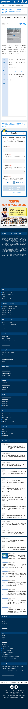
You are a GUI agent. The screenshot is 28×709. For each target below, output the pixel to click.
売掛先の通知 (6, 176)
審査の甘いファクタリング (7, 294)
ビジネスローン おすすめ (7, 322)
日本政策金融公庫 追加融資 (7, 359)
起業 (3, 429)
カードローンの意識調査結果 (8, 675)
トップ (2, 682)
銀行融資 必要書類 (6, 403)
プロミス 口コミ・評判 (6, 417)
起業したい (4, 431)
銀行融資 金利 (5, 401)
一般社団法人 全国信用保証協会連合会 (10, 658)
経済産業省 (4, 640)
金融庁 (3, 635)
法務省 (3, 637)
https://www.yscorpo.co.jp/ (15, 70)
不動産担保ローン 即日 (6, 312)
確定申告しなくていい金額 (7, 433)
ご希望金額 (6, 146)
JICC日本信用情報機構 (6, 654)
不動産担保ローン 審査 (6, 314)
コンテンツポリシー (8, 692)
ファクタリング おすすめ (7, 292)
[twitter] (25, 24)
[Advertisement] (14, 273)
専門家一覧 (8, 682)
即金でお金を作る (5, 343)
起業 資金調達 (5, 382)
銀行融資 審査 (5, 399)
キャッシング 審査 (6, 415)
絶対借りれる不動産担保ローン (8, 308)
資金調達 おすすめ (6, 389)
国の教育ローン (5, 361)
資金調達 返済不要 (6, 385)
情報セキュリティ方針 (7, 695)
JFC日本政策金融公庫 (6, 650)
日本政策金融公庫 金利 (6, 357)
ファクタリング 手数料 (6, 298)
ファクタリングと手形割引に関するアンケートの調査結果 (14, 673)
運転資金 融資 (5, 435)
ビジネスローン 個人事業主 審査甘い (9, 324)
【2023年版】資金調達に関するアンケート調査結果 (12, 666)
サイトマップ (7, 697)
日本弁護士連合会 (5, 646)
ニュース (12, 690)
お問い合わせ (21, 697)
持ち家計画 (4, 623)
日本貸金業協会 (5, 644)
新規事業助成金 (5, 368)
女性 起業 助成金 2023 (6, 373)
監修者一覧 (22, 690)
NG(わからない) (19, 182)
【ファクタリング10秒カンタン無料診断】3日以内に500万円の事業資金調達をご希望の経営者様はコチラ (13, 11)
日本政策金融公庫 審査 (6, 354)
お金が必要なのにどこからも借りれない (10, 340)
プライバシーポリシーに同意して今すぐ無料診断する (14, 188)
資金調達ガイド (7, 690)
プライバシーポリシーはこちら (13, 192)
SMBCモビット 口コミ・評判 (8, 421)
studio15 (4, 625)
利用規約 (16, 697)
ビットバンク (4, 628)
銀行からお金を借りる (6, 397)
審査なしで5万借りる (6, 338)
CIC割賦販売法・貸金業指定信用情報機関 (10, 656)
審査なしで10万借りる (6, 336)
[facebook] (22, 24)
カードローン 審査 (6, 413)
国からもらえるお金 (6, 375)
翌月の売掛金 (6, 154)
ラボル (3, 619)
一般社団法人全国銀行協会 (7, 652)
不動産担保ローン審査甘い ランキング (10, 306)
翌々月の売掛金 (7, 165)
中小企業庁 (4, 642)
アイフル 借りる (5, 419)
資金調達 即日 (5, 387)
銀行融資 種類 (5, 405)
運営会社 (12, 697)
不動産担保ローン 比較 (6, 310)
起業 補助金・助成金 (6, 371)
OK (8, 182)
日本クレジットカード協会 (7, 648)
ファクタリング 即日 (6, 296)
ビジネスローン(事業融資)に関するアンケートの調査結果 (13, 670)
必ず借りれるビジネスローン (8, 328)
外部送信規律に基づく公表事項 (18, 695)
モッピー (4, 621)
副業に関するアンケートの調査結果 (9, 668)
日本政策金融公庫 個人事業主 (8, 352)
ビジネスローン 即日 (6, 326)
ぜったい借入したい (6, 345)
